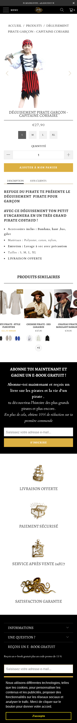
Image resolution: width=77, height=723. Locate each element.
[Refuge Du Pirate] (38, 10)
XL (53, 134)
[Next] (69, 73)
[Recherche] (63, 10)
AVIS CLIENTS (38, 180)
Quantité (38, 146)
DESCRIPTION (15, 180)
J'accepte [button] (38, 715)
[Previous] (8, 73)
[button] (53, 706)
